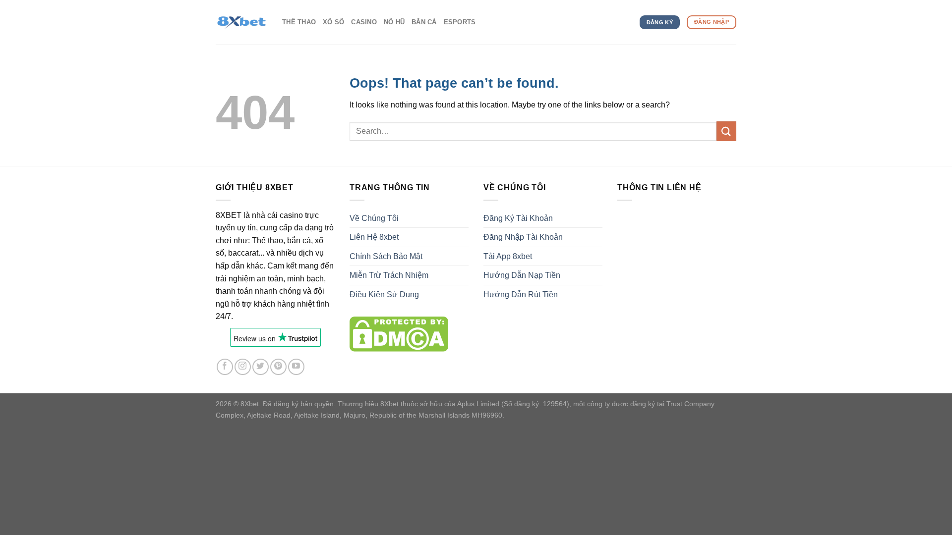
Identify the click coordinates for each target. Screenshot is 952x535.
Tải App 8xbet (507, 256)
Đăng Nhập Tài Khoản (523, 237)
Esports (460, 22)
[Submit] (726, 131)
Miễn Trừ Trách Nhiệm (389, 275)
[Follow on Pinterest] (278, 367)
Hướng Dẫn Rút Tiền (520, 294)
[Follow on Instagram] (243, 367)
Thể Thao (299, 22)
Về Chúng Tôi (374, 218)
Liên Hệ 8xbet (374, 237)
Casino (364, 22)
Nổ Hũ (394, 22)
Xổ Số (333, 22)
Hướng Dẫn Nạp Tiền (521, 275)
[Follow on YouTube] (296, 367)
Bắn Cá (424, 22)
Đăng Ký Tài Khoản (518, 218)
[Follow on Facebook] (225, 367)
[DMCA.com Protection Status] (399, 333)
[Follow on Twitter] (260, 367)
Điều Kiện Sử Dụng (384, 294)
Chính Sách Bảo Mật (386, 256)
